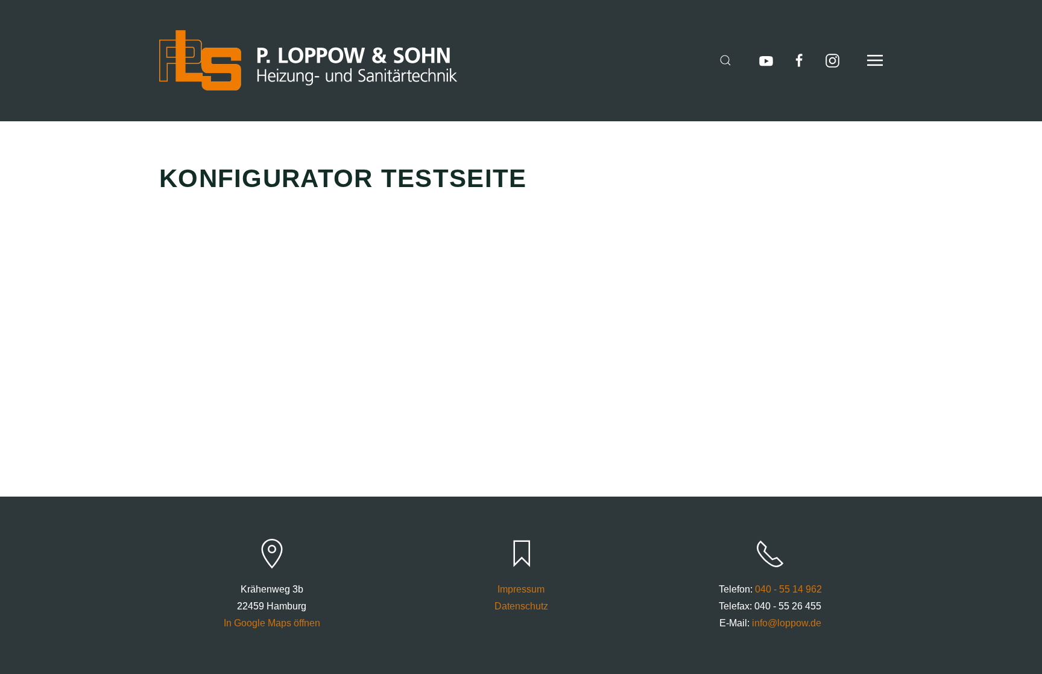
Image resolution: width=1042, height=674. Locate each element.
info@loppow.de (786, 623)
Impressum (521, 589)
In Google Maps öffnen (272, 623)
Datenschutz (521, 606)
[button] (725, 60)
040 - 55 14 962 (788, 589)
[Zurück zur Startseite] (308, 60)
